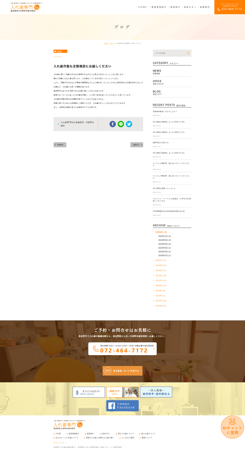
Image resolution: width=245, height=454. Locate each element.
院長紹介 (90, 433)
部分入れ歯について (126, 433)
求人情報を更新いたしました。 (165, 188)
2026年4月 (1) (164, 247)
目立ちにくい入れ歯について (67, 438)
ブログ (112, 43)
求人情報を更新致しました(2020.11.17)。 (169, 132)
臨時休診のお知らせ (161, 142)
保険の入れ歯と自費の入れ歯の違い (100, 438)
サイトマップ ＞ (60, 443)
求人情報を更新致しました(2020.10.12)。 (169, 153)
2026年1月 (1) (164, 255)
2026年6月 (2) (164, 240)
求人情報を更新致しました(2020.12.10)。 (169, 122)
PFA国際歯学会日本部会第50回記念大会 (169, 211)
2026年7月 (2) (164, 236)
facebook (112, 124)
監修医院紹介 (74, 433)
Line (121, 124)
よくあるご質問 (128, 438)
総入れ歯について (148, 433)
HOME (106, 43)
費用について (147, 438)
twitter (129, 124)
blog (59, 51)
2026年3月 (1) (164, 251)
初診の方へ (106, 433)
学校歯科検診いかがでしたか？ (165, 111)
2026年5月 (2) (164, 244)
